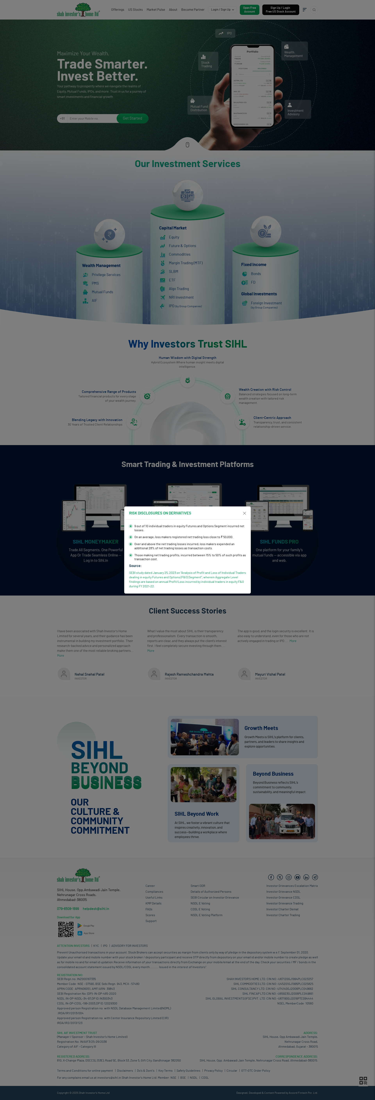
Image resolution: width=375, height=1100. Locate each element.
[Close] (244, 513)
